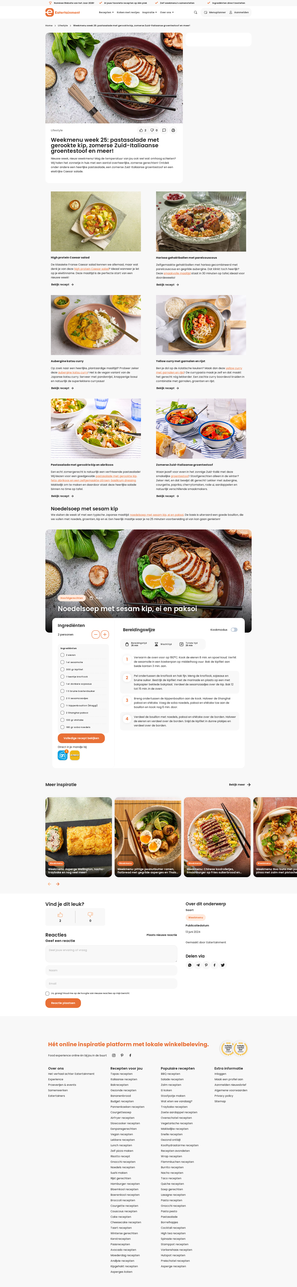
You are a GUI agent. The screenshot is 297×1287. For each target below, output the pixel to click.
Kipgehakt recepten (124, 1266)
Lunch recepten (121, 1145)
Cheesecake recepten (126, 1222)
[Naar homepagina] (62, 12)
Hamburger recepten (125, 1184)
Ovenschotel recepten (176, 1118)
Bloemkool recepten (124, 1189)
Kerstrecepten (121, 1239)
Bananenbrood (121, 1096)
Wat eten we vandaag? (176, 1101)
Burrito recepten (172, 1167)
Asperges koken (121, 1272)
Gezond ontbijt (171, 1140)
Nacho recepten (172, 1173)
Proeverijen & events (62, 1085)
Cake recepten (121, 1217)
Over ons (165, 12)
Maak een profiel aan (228, 1079)
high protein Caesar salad (91, 269)
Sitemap (220, 1101)
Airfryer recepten (122, 1118)
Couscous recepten (124, 1211)
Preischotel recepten (175, 1261)
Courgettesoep (121, 1112)
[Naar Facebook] (130, 1055)
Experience (55, 1079)
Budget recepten (122, 1101)
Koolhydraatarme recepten (180, 1145)
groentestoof (180, 476)
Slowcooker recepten (125, 1123)
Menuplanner (217, 12)
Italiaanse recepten (124, 1079)
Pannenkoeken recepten (127, 1107)
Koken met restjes (128, 12)
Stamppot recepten (174, 1244)
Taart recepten (121, 1228)
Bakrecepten (119, 1085)
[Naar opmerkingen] (164, 130)
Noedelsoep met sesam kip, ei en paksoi (127, 609)
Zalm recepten (171, 1085)
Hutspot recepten (173, 1255)
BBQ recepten (170, 1074)
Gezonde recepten (123, 1090)
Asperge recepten (173, 1266)
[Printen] (173, 130)
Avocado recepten (123, 1250)
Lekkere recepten (123, 1140)
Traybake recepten (174, 1107)
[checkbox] (234, 630)
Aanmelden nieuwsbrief (230, 1085)
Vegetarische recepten (177, 1123)
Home (48, 25)
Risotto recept (120, 1156)
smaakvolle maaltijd (177, 273)
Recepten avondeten (175, 1151)
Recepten (105, 12)
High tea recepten (173, 1233)
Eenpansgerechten (124, 1129)
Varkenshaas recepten (176, 1250)
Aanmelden (241, 12)
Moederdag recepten (125, 1255)
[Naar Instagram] (114, 1055)
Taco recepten (171, 1178)
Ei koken (166, 1090)
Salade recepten (172, 1079)
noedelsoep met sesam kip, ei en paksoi (157, 515)
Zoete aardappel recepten (179, 1112)
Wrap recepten (171, 1156)
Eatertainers (56, 1096)
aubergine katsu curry (73, 372)
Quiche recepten (172, 1184)
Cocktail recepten (173, 1228)
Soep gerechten (172, 1189)
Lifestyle (63, 25)
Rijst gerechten (121, 1178)
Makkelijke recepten (174, 1129)
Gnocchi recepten (123, 1162)
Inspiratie (148, 12)
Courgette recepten (124, 1206)
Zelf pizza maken (122, 1151)
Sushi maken (119, 1173)
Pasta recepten (171, 1200)
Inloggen (220, 1074)
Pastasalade (169, 1217)
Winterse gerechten (124, 1233)
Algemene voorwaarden (230, 1090)
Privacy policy (223, 1096)
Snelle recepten (172, 1134)
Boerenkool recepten (125, 1195)
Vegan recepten (122, 1134)
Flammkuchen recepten (177, 1162)
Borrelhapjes (169, 1222)
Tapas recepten (122, 1074)
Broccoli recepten (123, 1200)
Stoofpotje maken (173, 1096)
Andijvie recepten (122, 1261)
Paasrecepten (120, 1244)
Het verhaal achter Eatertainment (71, 1074)
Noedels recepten (123, 1167)
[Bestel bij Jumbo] (75, 755)
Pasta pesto (169, 1211)
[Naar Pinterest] (122, 1055)
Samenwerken (58, 1090)
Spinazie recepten (173, 1239)
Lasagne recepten (173, 1195)
